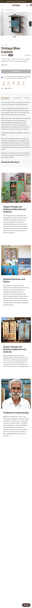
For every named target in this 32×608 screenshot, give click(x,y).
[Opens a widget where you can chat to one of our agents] (26, 605)
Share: (2, 88)
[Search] (27, 5)
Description (5, 98)
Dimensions (17, 98)
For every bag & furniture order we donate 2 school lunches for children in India (17, 77)
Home (2, 10)
